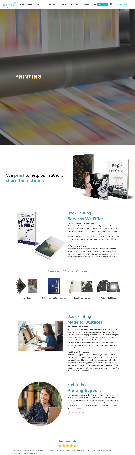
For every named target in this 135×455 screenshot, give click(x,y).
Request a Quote (76, 412)
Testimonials (63, 4)
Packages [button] (30, 4)
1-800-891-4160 (122, 4)
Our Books (51, 4)
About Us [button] (73, 4)
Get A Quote (103, 4)
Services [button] (40, 4)
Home (22, 4)
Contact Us (85, 4)
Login (94, 4)
